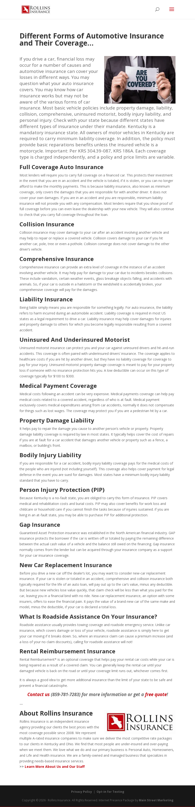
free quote (156, 694)
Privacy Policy (81, 792)
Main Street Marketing (156, 800)
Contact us (38, 694)
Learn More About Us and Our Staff (55, 766)
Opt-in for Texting (110, 792)
